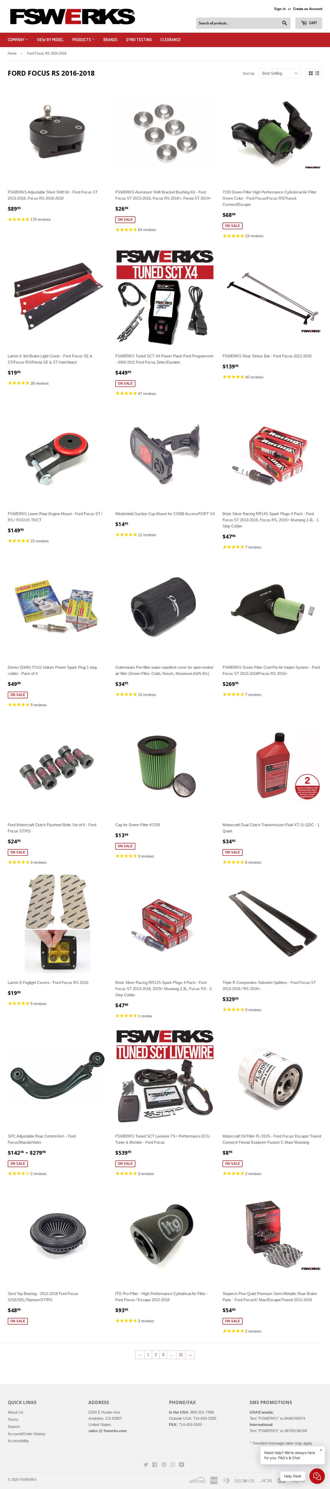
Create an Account (307, 9)
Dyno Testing (139, 39)
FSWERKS (28, 1480)
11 (181, 1354)
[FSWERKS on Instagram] (172, 1465)
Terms (13, 1419)
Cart (312, 23)
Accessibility (18, 1441)
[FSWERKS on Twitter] (145, 1465)
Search (14, 1426)
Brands (110, 39)
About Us (15, 1412)
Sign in (280, 9)
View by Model (50, 39)
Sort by (248, 73)
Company (16, 39)
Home (12, 53)
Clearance (170, 39)
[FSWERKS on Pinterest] (164, 1465)
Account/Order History (27, 1434)
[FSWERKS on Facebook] (155, 1465)
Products (82, 39)
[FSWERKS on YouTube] (181, 1465)
